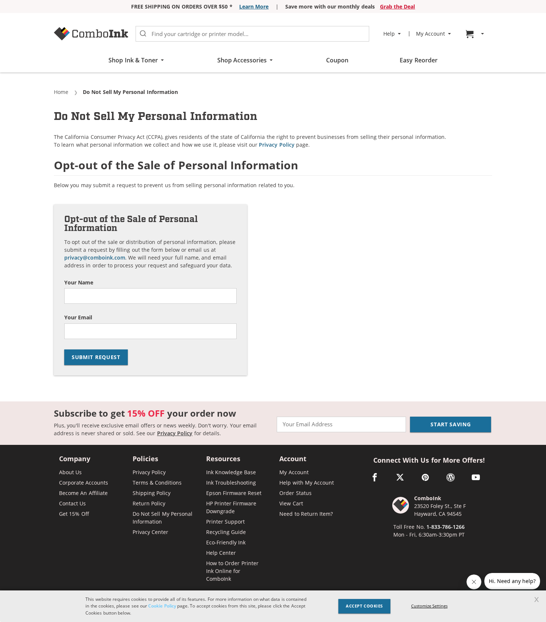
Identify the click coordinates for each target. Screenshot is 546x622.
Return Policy (149, 503)
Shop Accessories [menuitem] (242, 60)
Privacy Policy (276, 144)
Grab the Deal (397, 6)
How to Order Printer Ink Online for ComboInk (232, 571)
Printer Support (225, 521)
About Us (70, 472)
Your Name (78, 283)
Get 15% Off (74, 513)
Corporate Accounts (83, 482)
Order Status (295, 492)
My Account (293, 472)
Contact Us (72, 503)
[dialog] (273, 606)
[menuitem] (476, 34)
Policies (145, 459)
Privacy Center (150, 531)
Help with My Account (306, 482)
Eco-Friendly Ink (226, 542)
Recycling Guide (226, 531)
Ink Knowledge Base (231, 472)
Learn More (254, 6)
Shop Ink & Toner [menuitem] (133, 60)
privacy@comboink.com (94, 257)
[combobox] (252, 34)
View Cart (291, 503)
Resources (223, 459)
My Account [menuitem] (430, 33)
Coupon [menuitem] (337, 60)
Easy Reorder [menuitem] (418, 60)
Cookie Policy (162, 606)
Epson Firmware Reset (234, 492)
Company (74, 459)
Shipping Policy (151, 492)
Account (292, 459)
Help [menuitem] (389, 33)
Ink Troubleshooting (231, 482)
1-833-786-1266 (445, 526)
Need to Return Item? (306, 513)
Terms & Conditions (157, 482)
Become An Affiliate (83, 492)
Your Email (78, 318)
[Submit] (143, 34)
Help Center (221, 552)
